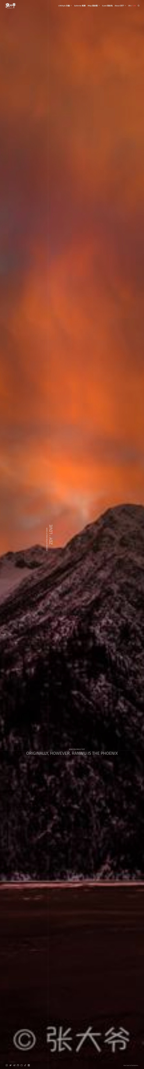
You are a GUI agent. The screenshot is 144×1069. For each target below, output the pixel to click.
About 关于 (119, 5)
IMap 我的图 (93, 5)
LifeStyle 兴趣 (64, 5)
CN (129, 5)
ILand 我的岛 (107, 5)
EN (134, 5)
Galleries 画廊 (80, 5)
